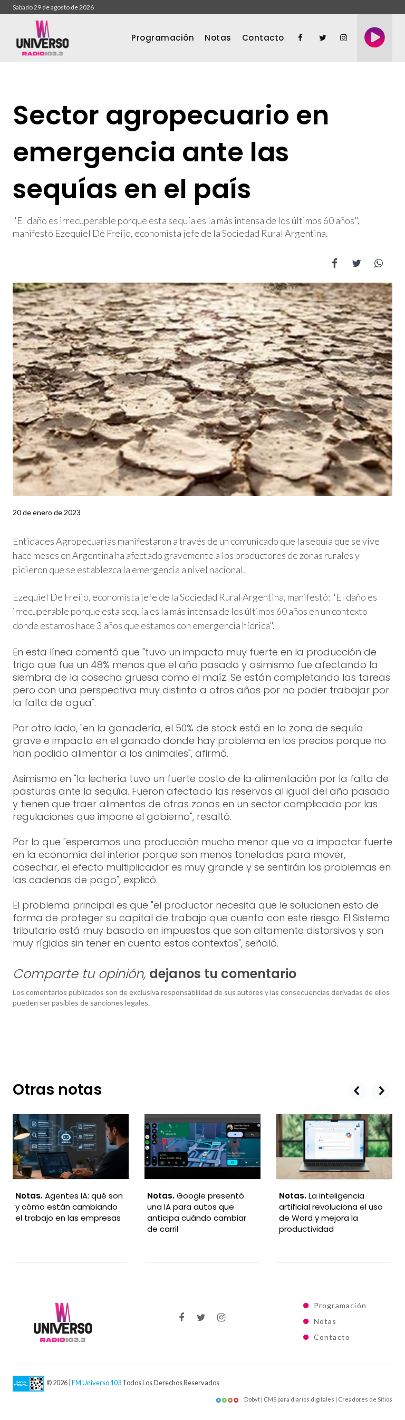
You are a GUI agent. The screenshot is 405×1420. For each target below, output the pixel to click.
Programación (162, 37)
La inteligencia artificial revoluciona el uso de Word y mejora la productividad (199, 1212)
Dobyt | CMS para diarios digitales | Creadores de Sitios (317, 1399)
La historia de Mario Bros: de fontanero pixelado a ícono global (333, 1206)
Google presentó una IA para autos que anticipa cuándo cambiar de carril (64, 1212)
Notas (218, 37)
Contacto (263, 37)
